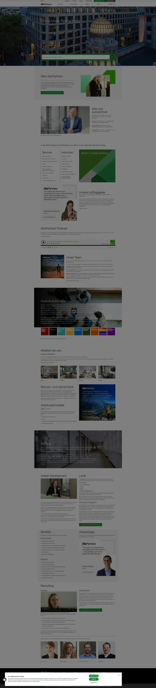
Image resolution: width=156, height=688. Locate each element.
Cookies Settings (93, 682)
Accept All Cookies (94, 675)
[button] (5, 680)
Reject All (94, 679)
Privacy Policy (36, 681)
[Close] (119, 675)
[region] (63, 679)
